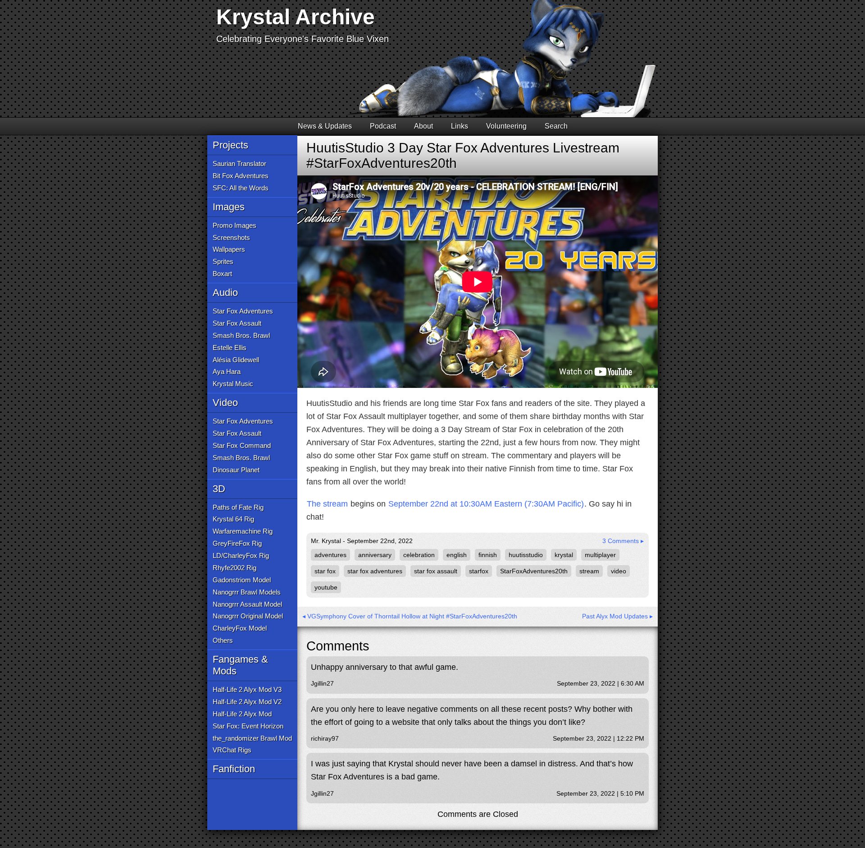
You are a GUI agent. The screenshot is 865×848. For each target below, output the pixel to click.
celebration (419, 554)
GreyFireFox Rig (237, 543)
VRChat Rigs (232, 750)
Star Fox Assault (237, 323)
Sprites (223, 261)
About (423, 126)
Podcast (383, 126)
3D (219, 488)
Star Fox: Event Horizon (248, 726)
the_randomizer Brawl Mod (252, 738)
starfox (478, 571)
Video (225, 402)
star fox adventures (374, 571)
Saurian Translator (239, 163)
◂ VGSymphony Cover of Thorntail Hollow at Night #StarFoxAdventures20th (409, 616)
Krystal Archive (295, 17)
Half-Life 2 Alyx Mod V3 (247, 689)
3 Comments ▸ (623, 540)
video (618, 571)
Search (556, 126)
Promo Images (234, 225)
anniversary (375, 554)
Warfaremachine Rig (243, 531)
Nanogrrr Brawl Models (247, 592)
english (456, 554)
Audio (225, 292)
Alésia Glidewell (236, 360)
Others (223, 640)
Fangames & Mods (240, 665)
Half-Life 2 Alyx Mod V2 (247, 701)
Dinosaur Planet (236, 470)
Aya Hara (227, 371)
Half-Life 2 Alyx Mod (242, 714)
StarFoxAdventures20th (534, 571)
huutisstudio (526, 554)
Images (229, 206)
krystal (564, 554)
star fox (325, 571)
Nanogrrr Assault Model (247, 604)
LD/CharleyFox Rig (241, 555)
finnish (487, 554)
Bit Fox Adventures (241, 176)
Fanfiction (234, 768)
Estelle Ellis (229, 347)
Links (459, 126)
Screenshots (231, 237)
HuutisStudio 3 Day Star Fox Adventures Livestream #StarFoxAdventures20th (462, 155)
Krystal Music (233, 383)
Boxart (222, 273)
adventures (330, 554)
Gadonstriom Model (242, 580)
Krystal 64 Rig (233, 519)
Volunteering (506, 126)
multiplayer (600, 554)
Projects (230, 145)
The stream (327, 503)
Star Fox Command (242, 445)
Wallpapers (229, 249)
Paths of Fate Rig (238, 507)
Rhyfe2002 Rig (234, 567)
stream (589, 571)
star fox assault (435, 571)
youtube (325, 587)
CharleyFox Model (240, 628)
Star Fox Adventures (243, 311)
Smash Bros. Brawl (241, 335)
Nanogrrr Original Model (248, 616)
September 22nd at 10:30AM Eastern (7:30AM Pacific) (486, 503)
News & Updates (325, 126)
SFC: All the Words (241, 188)
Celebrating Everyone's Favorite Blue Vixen (302, 39)
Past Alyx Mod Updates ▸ (617, 616)
